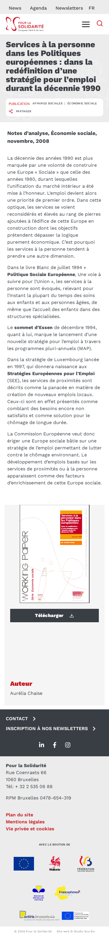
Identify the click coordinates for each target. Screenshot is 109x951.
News (15, 8)
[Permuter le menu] (85, 24)
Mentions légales (25, 822)
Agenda (38, 8)
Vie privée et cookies (30, 829)
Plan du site (19, 815)
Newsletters (69, 8)
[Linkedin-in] (41, 745)
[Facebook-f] (54, 745)
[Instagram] (68, 745)
